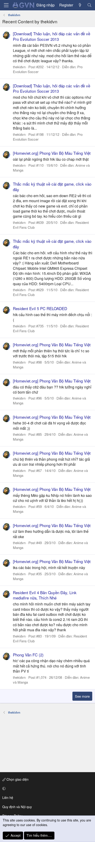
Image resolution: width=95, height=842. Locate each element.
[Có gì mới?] (80, 5)
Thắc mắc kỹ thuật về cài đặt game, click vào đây (52, 186)
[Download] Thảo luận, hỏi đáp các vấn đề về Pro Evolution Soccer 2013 (51, 36)
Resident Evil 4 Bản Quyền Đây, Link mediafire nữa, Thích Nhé (45, 595)
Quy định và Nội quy (17, 806)
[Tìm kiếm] (89, 5)
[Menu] (6, 5)
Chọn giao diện (17, 779)
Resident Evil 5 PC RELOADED (40, 308)
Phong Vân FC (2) (28, 655)
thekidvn (19, 66)
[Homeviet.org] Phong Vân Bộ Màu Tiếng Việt (52, 153)
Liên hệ (7, 797)
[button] (46, 788)
